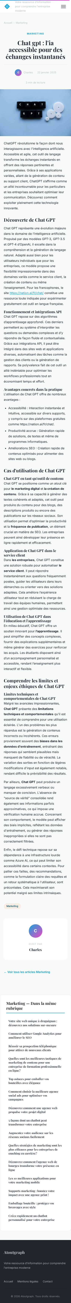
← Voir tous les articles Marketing (27, 972)
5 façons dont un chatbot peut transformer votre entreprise (28, 1122)
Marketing (21, 22)
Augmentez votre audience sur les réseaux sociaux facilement (31, 1135)
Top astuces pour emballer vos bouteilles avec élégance (29, 1081)
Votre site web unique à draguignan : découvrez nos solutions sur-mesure (33, 1023)
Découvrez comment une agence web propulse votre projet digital (33, 1110)
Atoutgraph (14, 1252)
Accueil (8, 22)
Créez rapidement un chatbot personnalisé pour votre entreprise (32, 1218)
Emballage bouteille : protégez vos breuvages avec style (31, 1205)
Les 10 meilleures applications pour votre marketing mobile (32, 1180)
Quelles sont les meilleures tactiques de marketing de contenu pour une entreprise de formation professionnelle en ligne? (35, 1064)
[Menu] (63, 7)
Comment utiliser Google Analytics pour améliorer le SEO (35, 1035)
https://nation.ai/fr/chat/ (27, 293)
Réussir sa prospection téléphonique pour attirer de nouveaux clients (33, 1048)
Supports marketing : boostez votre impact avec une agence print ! (32, 1193)
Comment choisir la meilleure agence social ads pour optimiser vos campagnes (33, 1095)
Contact (48, 1281)
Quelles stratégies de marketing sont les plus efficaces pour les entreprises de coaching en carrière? (35, 1149)
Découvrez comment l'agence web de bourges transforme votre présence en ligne (34, 1166)
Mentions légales (27, 1281)
